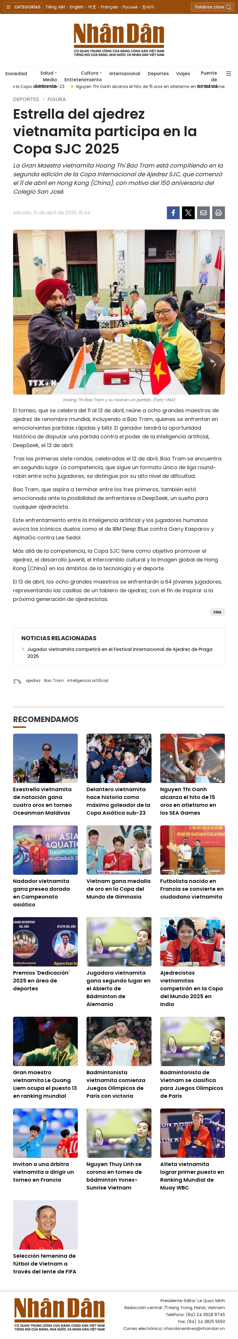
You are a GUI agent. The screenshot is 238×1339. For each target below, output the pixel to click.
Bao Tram (54, 680)
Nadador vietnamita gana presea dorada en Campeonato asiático (41, 892)
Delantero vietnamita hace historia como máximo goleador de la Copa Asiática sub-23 (118, 801)
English (77, 7)
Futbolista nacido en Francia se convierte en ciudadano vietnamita (192, 888)
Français (109, 7)
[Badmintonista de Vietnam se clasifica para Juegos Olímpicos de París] (192, 1041)
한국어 (148, 7)
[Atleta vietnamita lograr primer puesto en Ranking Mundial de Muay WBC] (192, 1133)
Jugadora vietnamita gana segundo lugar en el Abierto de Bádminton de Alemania (118, 988)
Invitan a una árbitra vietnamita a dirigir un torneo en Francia (43, 1171)
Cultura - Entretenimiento (83, 75)
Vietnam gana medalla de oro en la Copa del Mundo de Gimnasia (118, 888)
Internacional (124, 74)
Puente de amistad (207, 75)
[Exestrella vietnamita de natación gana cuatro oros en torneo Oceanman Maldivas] (45, 758)
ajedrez (33, 680)
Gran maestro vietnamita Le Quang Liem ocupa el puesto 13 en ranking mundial (45, 1084)
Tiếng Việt (55, 7)
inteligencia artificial (87, 680)
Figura (57, 99)
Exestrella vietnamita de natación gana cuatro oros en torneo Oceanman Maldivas (42, 801)
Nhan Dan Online (119, 40)
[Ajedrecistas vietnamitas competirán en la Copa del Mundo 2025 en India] (192, 942)
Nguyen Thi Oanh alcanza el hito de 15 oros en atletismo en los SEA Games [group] (94, 86)
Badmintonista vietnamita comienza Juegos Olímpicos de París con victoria (115, 1084)
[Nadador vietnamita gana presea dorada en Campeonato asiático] (45, 850)
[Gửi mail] (203, 212)
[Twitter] (188, 212)
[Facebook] (173, 212)
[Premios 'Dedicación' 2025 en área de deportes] (45, 942)
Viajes (183, 74)
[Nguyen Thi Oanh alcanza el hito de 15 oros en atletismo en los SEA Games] (192, 758)
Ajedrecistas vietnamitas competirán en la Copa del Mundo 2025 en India (191, 988)
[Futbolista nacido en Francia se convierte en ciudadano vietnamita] (192, 850)
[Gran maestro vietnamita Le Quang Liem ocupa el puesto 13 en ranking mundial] (45, 1041)
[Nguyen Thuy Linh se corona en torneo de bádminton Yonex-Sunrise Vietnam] (118, 1133)
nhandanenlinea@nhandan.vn (194, 1328)
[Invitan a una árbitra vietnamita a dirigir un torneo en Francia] (45, 1133)
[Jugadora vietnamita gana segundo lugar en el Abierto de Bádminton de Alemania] (118, 942)
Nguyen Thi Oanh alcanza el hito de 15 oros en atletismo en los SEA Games (188, 801)
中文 (92, 7)
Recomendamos (46, 719)
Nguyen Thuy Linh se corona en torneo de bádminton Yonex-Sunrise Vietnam (114, 1175)
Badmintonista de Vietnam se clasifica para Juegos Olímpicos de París (191, 1084)
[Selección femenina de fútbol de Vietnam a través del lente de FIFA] (45, 1225)
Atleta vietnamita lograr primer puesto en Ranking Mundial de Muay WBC (192, 1175)
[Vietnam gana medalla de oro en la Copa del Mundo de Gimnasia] (118, 850)
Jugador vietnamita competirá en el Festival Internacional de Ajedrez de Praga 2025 (119, 653)
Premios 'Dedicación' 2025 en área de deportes (41, 980)
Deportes (158, 74)
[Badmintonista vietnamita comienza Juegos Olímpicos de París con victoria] (118, 1041)
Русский (130, 7)
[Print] (218, 212)
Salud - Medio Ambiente (46, 75)
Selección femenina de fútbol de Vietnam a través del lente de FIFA (44, 1263)
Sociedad (16, 74)
